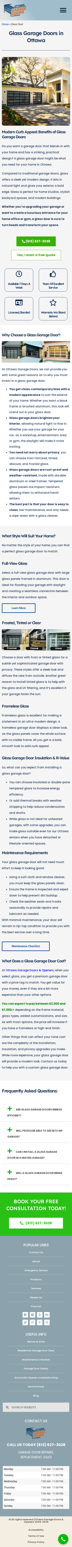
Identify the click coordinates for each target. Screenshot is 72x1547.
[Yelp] (39, 1315)
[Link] (25, 1322)
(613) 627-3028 (51, 1444)
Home (5, 24)
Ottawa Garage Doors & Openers (30, 970)
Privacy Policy (36, 1542)
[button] (63, 10)
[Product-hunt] (32, 1315)
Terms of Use (36, 1536)
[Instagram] (32, 1322)
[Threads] (47, 1322)
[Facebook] (25, 1315)
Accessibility (36, 1530)
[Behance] (47, 1315)
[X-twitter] (39, 1322)
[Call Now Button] (63, 1539)
